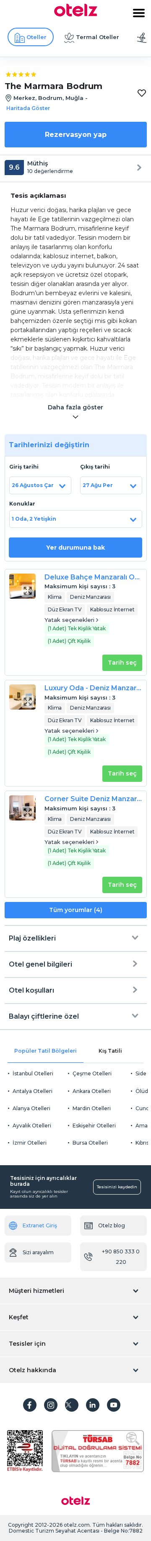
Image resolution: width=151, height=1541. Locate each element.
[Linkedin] (92, 1405)
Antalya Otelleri (32, 1091)
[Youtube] (113, 1405)
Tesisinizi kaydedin (117, 1187)
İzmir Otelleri (30, 1143)
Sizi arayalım (38, 1252)
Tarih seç (122, 662)
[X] (71, 1405)
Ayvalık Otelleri (32, 1125)
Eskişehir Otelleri (94, 1125)
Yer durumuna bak (75, 547)
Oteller (36, 37)
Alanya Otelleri (31, 1108)
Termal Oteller (97, 37)
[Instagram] (50, 1405)
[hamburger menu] (139, 13)
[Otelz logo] (75, 14)
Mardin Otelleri (92, 1108)
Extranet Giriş (40, 1225)
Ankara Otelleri (92, 1091)
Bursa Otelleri (90, 1143)
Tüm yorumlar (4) (75, 910)
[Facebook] (29, 1405)
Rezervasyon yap (76, 135)
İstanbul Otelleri (33, 1073)
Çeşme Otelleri (92, 1073)
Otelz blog (111, 1225)
